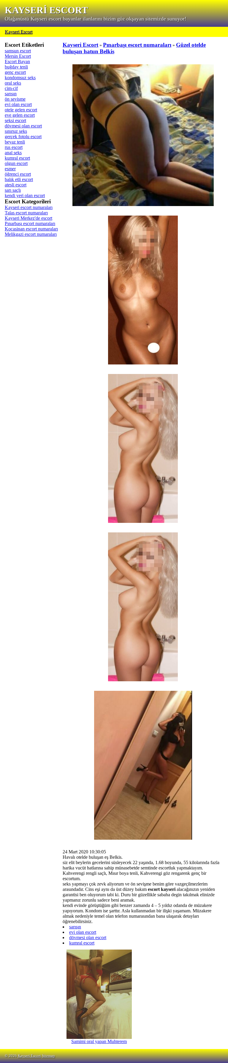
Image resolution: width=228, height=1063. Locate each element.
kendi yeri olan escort (25, 195)
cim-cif (11, 88)
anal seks (13, 152)
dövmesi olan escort (23, 125)
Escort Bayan (17, 61)
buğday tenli (16, 66)
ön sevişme (15, 99)
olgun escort (16, 163)
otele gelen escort (21, 109)
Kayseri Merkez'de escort (28, 218)
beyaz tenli (15, 141)
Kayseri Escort (18, 31)
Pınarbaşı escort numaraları (30, 223)
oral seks (13, 82)
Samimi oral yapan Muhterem (99, 1041)
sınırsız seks (16, 131)
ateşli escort (15, 184)
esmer (10, 168)
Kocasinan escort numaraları (31, 228)
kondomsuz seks (20, 77)
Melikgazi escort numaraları (31, 234)
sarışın (11, 93)
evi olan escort (18, 104)
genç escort (15, 72)
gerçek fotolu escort (23, 136)
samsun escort (18, 50)
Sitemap (48, 1056)
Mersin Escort (18, 56)
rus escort (14, 147)
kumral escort (17, 157)
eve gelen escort (20, 115)
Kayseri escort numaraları (29, 207)
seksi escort (15, 120)
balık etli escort (19, 179)
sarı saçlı (13, 190)
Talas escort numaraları (26, 212)
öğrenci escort (18, 174)
